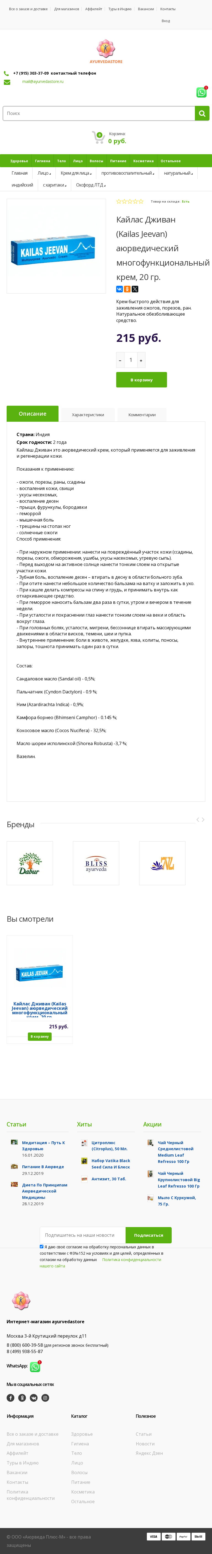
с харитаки (53, 185)
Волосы (79, 1472)
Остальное (83, 1501)
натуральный (177, 173)
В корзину (142, 379)
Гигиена (80, 1444)
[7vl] (162, 863)
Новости (145, 1444)
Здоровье (82, 1434)
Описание (32, 413)
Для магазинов (66, 9)
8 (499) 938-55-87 (25, 1351)
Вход (166, 21)
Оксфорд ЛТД (89, 185)
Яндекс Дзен (149, 1453)
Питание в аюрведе (43, 1166)
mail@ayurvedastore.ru (42, 81)
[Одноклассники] (127, 289)
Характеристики (88, 414)
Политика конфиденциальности (31, 1495)
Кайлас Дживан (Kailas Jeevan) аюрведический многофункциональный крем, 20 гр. (40, 1009)
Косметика (83, 1492)
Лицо (43, 173)
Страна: (26, 434)
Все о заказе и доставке (28, 9)
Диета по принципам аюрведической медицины (44, 1191)
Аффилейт (93, 9)
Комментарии (142, 414)
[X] (135, 289)
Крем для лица (75, 173)
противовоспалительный (126, 173)
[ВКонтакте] (119, 289)
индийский (22, 185)
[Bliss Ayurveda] (96, 863)
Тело (76, 1453)
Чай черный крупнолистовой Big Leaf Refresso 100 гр (179, 1180)
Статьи (144, 1434)
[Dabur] (30, 863)
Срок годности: (34, 442)
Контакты (168, 9)
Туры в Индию (120, 9)
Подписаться (148, 1235)
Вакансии (146, 9)
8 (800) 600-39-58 (25, 1345)
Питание (80, 1482)
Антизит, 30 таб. (109, 1178)
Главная (19, 173)
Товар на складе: (165, 201)
